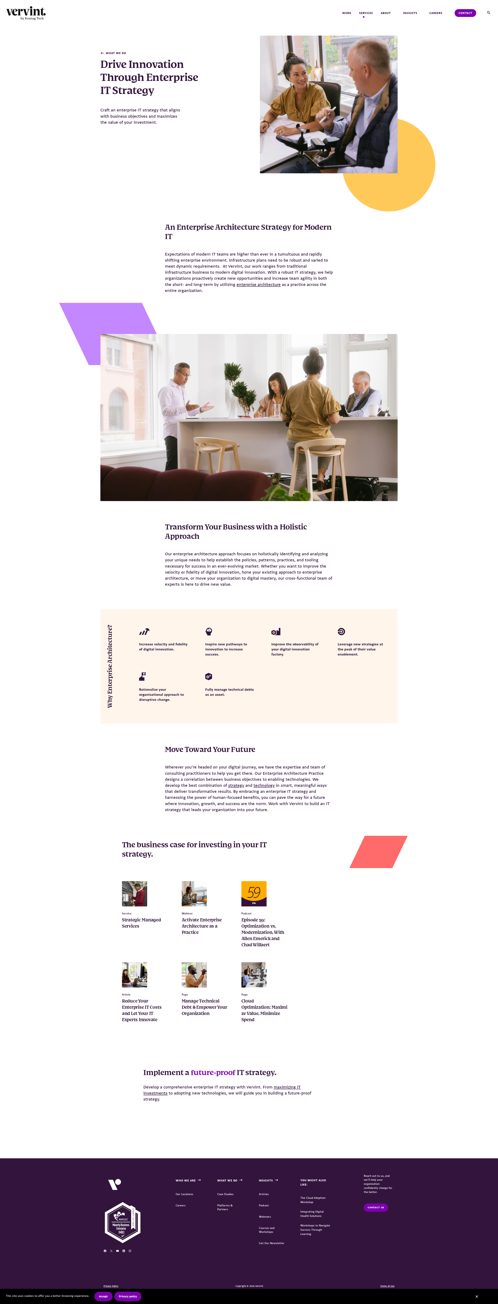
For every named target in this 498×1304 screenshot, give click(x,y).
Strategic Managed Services (141, 923)
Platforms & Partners (225, 1207)
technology (264, 785)
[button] (489, 13)
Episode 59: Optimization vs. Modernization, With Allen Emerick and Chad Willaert (262, 932)
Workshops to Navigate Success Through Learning (315, 1230)
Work (346, 13)
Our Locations (184, 1194)
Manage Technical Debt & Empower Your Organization (204, 1007)
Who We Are (186, 1180)
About (386, 13)
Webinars (265, 1216)
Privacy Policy (110, 1286)
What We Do (116, 53)
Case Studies (225, 1194)
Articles (264, 1194)
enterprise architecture (259, 284)
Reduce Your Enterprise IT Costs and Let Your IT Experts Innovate (141, 1010)
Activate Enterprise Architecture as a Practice (202, 926)
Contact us (376, 1207)
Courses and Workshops (266, 1230)
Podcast (264, 1205)
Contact (465, 13)
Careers (435, 13)
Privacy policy (128, 1296)
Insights (410, 13)
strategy (236, 785)
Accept (103, 1296)
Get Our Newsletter (271, 1243)
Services (366, 13)
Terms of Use (387, 1286)
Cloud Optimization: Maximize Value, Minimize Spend (264, 1010)
